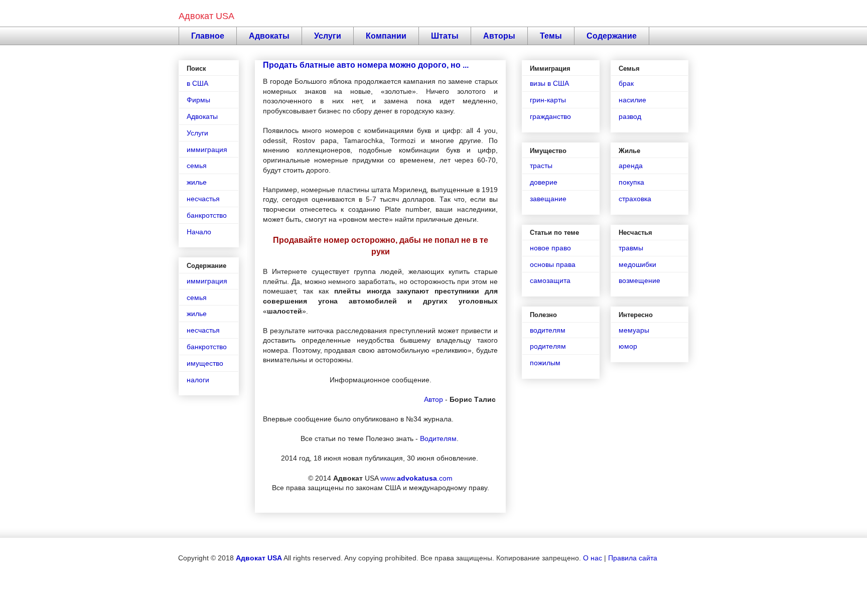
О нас (592, 558)
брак (626, 83)
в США (197, 83)
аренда (631, 166)
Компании (386, 36)
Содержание (612, 36)
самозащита (550, 280)
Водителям (438, 438)
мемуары (634, 330)
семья (197, 166)
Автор (433, 399)
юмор (628, 346)
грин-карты (548, 100)
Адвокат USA (206, 16)
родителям (548, 346)
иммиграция (207, 149)
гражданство (550, 116)
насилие (632, 100)
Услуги (327, 36)
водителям (547, 330)
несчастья (203, 199)
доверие (543, 182)
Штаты (445, 36)
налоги (198, 380)
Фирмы (198, 100)
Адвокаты (269, 36)
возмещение (639, 280)
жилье (197, 182)
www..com (416, 478)
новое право (550, 248)
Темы (551, 36)
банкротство (207, 215)
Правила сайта (632, 558)
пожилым (545, 363)
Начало (199, 232)
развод (630, 116)
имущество (205, 363)
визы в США (549, 83)
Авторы (499, 36)
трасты (541, 166)
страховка (635, 199)
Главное (207, 36)
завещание (548, 199)
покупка (631, 182)
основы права (552, 264)
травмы (631, 248)
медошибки (637, 264)
